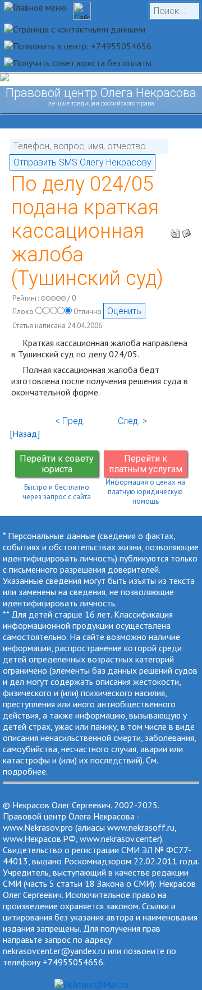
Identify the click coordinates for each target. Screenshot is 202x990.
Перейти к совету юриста (57, 464)
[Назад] (25, 433)
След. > (132, 421)
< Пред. (70, 421)
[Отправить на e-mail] (186, 230)
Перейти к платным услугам (145, 464)
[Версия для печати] (175, 230)
